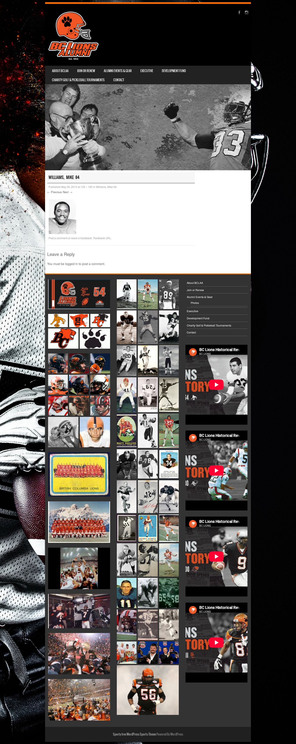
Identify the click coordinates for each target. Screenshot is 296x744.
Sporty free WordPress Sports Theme (134, 734)
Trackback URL (102, 238)
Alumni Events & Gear (118, 70)
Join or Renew (86, 70)
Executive (146, 70)
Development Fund (174, 70)
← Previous (54, 192)
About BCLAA (60, 70)
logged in (71, 264)
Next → (67, 192)
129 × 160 (87, 187)
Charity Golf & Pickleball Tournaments (78, 80)
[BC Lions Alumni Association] (73, 34)
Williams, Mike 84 (106, 187)
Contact (118, 80)
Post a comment (58, 238)
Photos (195, 303)
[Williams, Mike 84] (62, 233)
